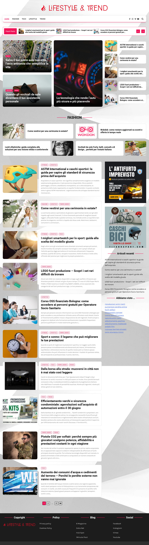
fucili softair (110, 310)
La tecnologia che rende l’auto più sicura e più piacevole (76, 99)
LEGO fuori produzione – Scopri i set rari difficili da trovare (40, 31)
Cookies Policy (46, 528)
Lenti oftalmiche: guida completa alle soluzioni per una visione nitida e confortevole (26, 148)
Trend (42, 19)
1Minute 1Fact (82, 537)
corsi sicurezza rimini (114, 332)
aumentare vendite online (116, 307)
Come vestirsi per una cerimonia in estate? (129, 59)
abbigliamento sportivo (115, 321)
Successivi (60, 503)
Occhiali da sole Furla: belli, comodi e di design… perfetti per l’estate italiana (96, 148)
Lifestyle (33, 19)
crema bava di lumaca (114, 315)
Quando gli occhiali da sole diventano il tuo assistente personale (23, 98)
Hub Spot (80, 533)
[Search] (142, 19)
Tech (24, 19)
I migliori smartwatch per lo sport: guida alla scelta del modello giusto (131, 72)
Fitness (44, 165)
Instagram (117, 528)
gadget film (110, 326)
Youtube (116, 537)
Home (6, 19)
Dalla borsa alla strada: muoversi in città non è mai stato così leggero (70, 370)
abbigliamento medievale (115, 324)
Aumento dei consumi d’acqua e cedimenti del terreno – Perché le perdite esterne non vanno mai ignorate (69, 476)
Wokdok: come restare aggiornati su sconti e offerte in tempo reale (121, 131)
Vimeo (115, 533)
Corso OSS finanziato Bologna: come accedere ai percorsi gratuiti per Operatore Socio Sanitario (76, 31)
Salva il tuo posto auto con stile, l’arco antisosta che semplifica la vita (27, 63)
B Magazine (81, 523)
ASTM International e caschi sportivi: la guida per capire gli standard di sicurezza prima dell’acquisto (115, 31)
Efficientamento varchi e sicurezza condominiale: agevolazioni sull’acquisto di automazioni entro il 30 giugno (69, 404)
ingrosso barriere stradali (115, 329)
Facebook (117, 523)
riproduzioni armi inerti (115, 304)
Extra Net (80, 528)
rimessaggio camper (113, 312)
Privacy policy (45, 523)
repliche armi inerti (113, 318)
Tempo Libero (64, 204)
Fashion (15, 19)
